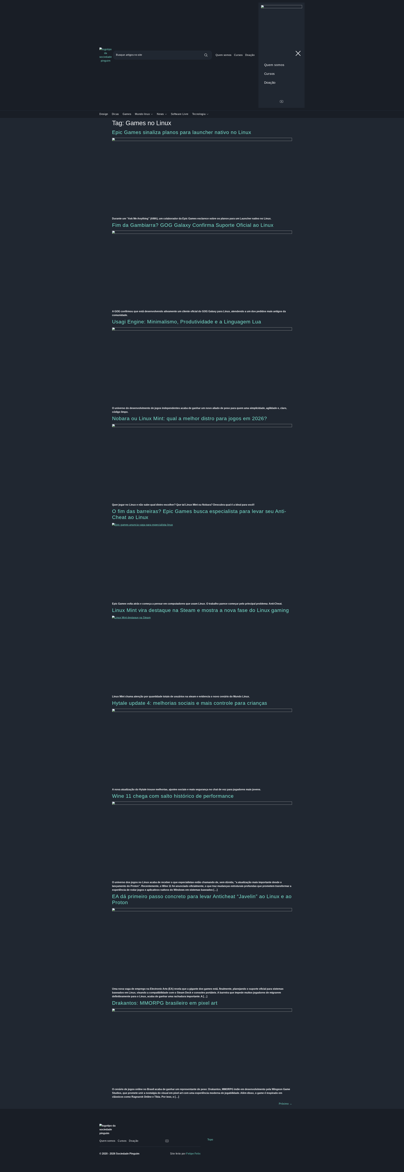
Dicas (115, 114)
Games (127, 114)
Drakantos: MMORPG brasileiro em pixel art (164, 1003)
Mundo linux (142, 114)
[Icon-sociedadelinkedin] (173, 1141)
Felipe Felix (193, 1153)
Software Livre (179, 114)
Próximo (285, 1103)
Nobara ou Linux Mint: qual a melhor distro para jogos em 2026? (189, 418)
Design (103, 114)
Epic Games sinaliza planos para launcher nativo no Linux (181, 132)
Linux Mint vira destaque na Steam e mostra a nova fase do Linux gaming (200, 610)
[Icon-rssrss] (198, 1141)
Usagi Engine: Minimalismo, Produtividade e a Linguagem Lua (186, 322)
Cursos (238, 55)
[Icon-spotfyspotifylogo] (192, 1141)
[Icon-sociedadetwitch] (179, 1141)
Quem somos (223, 55)
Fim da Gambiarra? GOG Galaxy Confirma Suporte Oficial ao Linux (192, 225)
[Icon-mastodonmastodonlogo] (186, 1141)
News (160, 114)
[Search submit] (208, 55)
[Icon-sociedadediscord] (161, 1141)
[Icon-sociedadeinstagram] (154, 1141)
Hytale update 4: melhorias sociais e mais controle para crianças (189, 703)
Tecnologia (198, 114)
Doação (250, 55)
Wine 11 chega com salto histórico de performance (173, 796)
